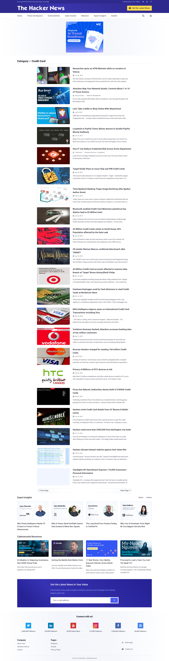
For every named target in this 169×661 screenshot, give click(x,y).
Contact (20, 650)
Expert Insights (100, 16)
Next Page (126, 490)
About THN (21, 643)
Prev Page (43, 490)
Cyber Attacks (70, 16)
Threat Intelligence (35, 16)
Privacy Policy (55, 650)
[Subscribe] (114, 600)
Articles (149, 497)
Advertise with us (23, 647)
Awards (114, 16)
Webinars (85, 16)
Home (19, 16)
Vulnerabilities (54, 16)
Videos (140, 497)
